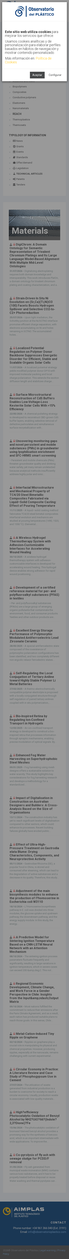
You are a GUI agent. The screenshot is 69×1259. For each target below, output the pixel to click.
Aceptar (37, 75)
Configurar (55, 75)
